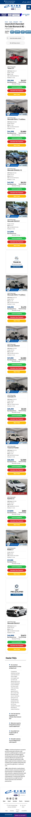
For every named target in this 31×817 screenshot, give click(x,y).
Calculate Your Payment (16, 90)
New (4, 801)
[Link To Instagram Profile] (16, 798)
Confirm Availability (17, 87)
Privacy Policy (17, 810)
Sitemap (12, 810)
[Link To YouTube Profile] (13, 798)
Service (15, 801)
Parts (20, 801)
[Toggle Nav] (28, 7)
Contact (27, 801)
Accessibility (24, 810)
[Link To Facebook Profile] (7, 798)
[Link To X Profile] (10, 798)
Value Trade (17, 94)
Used (9, 801)
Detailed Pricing (16, 84)
